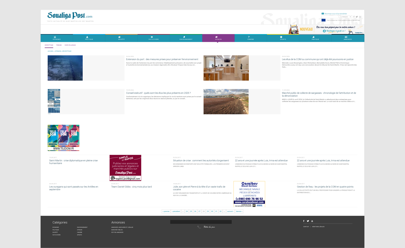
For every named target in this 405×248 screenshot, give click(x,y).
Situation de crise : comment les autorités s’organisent (201, 160)
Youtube (360, 17)
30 (212, 211)
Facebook (303, 221)
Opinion (58, 51)
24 (187, 211)
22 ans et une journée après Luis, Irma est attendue (261, 160)
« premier (166, 211)
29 (208, 211)
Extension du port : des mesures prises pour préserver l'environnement (162, 59)
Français (345, 17)
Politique (56, 230)
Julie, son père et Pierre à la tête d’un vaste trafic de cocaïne (199, 188)
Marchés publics (117, 230)
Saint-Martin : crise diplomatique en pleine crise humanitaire (73, 162)
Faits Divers (57, 235)
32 (220, 211)
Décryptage (49, 45)
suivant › (230, 211)
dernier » (239, 211)
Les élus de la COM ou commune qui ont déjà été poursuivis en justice (317, 59)
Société (55, 232)
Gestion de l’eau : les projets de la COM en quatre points (325, 186)
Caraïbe (79, 232)
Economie (56, 227)
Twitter (357, 17)
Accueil (51, 51)
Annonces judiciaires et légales (122, 227)
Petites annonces (117, 232)
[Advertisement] (38, 4)
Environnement (82, 227)
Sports (79, 235)
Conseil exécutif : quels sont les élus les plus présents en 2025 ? (158, 93)
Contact (306, 226)
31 (216, 211)
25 (191, 211)
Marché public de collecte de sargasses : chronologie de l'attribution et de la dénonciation (319, 94)
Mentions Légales (318, 226)
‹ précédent (176, 211)
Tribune (59, 45)
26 (195, 211)
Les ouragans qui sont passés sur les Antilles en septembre (73, 188)
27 (199, 211)
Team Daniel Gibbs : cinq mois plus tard (131, 186)
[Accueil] (69, 19)
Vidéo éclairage (70, 45)
